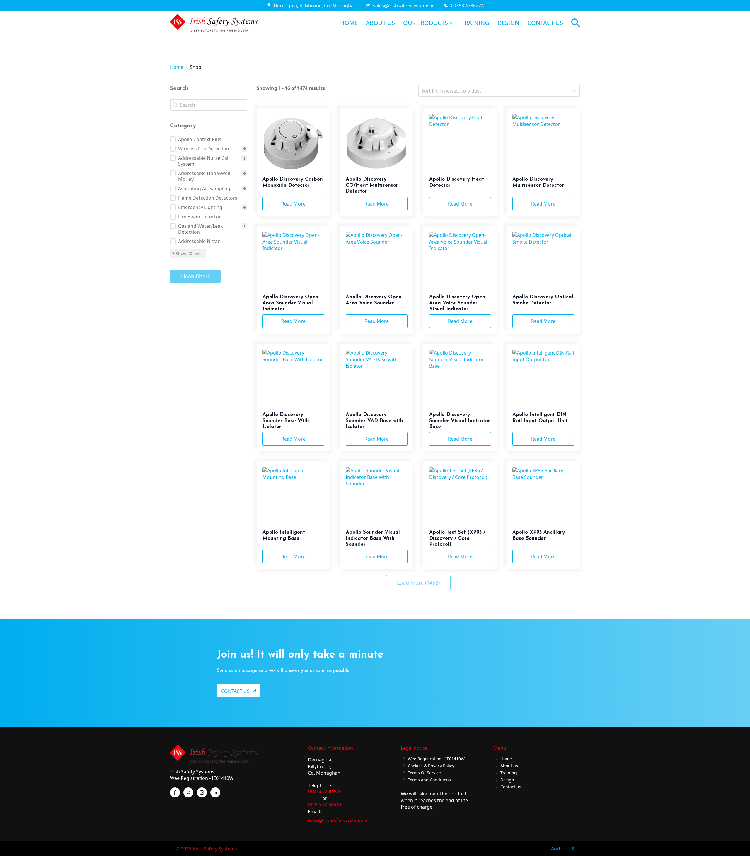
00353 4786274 (467, 5)
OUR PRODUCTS (425, 23)
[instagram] (202, 792)
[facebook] (175, 792)
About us (509, 765)
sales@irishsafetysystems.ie (403, 5)
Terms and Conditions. (430, 780)
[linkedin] (215, 792)
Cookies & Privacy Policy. (431, 765)
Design (507, 780)
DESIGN (508, 23)
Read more (293, 204)
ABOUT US (380, 23)
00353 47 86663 (324, 805)
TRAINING (475, 23)
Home (176, 67)
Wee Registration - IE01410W (436, 758)
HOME (349, 23)
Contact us (510, 787)
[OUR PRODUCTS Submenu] (450, 23)
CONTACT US (545, 23)
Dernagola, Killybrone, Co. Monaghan (315, 5)
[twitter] (188, 792)
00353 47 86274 (324, 792)
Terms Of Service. (425, 773)
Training (508, 773)
